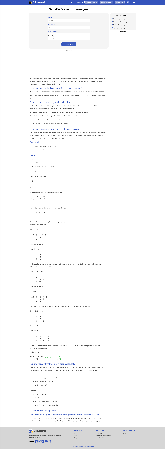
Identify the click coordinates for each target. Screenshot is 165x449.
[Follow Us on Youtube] (42, 441)
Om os (76, 433)
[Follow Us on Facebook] (36, 441)
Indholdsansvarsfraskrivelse (103, 435)
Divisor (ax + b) (51, 24)
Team (75, 435)
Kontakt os (126, 433)
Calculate (68, 44)
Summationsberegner (120, 28)
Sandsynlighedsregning (120, 19)
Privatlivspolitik (99, 438)
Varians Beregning (119, 25)
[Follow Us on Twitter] (39, 441)
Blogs (75, 438)
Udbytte (50, 17)
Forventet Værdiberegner (121, 22)
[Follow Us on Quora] (50, 441)
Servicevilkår (99, 433)
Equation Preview (52, 31)
